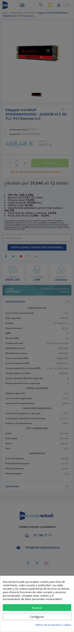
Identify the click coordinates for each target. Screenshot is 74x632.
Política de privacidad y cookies (53, 624)
